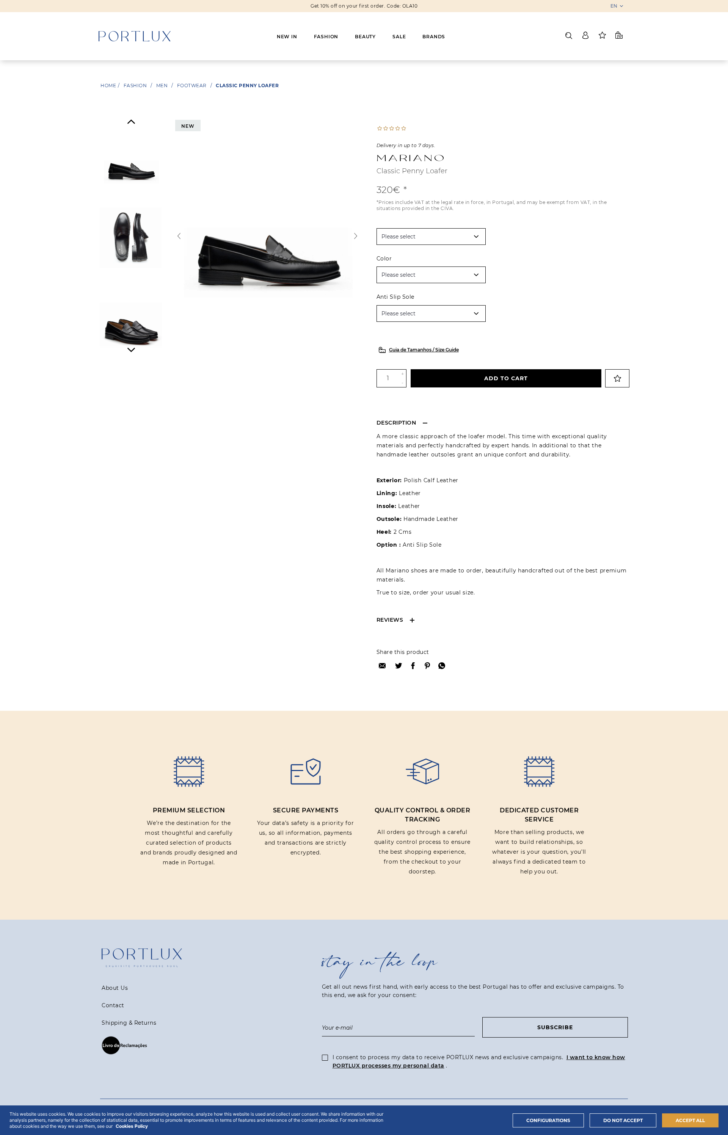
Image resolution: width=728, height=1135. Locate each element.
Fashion (326, 36)
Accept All (690, 1120)
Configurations (548, 1120)
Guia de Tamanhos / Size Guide (424, 350)
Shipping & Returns (129, 1022)
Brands (433, 36)
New (187, 126)
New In (287, 36)
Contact (113, 1005)
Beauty (365, 36)
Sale (399, 36)
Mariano (411, 158)
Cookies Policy (132, 1126)
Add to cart (506, 378)
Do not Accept (623, 1120)
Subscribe (555, 1027)
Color (384, 258)
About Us (115, 988)
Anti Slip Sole (395, 297)
